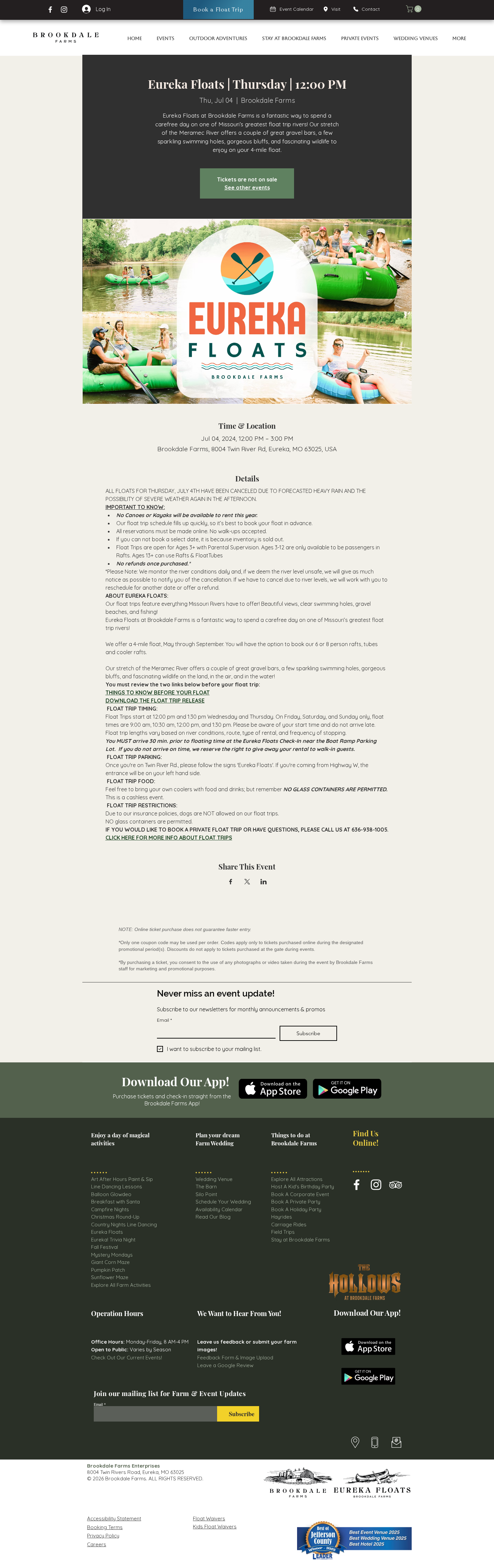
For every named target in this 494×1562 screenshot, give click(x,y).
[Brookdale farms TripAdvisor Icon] (395, 1185)
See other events (247, 187)
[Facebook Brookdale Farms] (50, 9)
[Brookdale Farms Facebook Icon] (356, 1185)
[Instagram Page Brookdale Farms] (64, 9)
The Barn (207, 1186)
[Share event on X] (247, 881)
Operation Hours (117, 1313)
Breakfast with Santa (115, 1201)
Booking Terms (105, 1527)
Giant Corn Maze (110, 1262)
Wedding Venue (214, 1179)
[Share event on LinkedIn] (263, 881)
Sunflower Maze (109, 1277)
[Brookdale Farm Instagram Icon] (376, 1185)
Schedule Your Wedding (223, 1201)
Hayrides (281, 1217)
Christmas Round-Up (115, 1217)
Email (164, 1020)
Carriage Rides (288, 1224)
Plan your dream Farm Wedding (218, 1139)
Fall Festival (104, 1247)
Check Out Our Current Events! (126, 1357)
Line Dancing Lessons (116, 1186)
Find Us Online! (365, 1137)
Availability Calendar (219, 1209)
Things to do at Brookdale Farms (294, 1139)
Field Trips (283, 1232)
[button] (414, 8)
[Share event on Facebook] (231, 881)
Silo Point (206, 1194)
